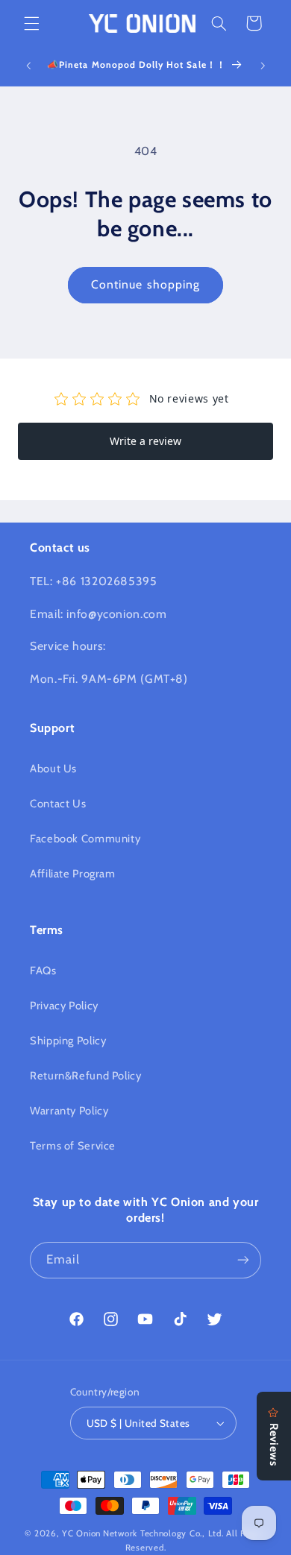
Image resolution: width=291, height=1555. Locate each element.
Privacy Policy (64, 1005)
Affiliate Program (73, 873)
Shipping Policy (68, 1040)
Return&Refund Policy (86, 1075)
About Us (53, 768)
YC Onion (81, 1533)
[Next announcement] (262, 65)
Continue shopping (145, 284)
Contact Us (58, 803)
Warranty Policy (69, 1110)
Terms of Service (73, 1145)
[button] (31, 23)
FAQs (43, 970)
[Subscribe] (243, 1260)
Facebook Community (85, 838)
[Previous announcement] (28, 65)
